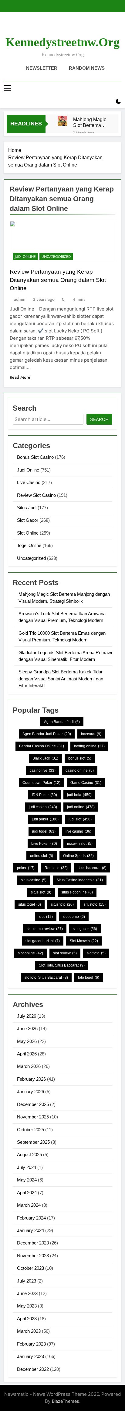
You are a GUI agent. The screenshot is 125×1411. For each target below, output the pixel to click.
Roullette (56, 868)
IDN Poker (44, 795)
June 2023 (27, 1293)
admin (19, 299)
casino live (43, 770)
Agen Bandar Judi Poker (46, 734)
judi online (81, 807)
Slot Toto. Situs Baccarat (62, 965)
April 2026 (27, 1053)
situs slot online (77, 892)
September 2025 (33, 1142)
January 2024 (30, 1230)
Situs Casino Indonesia (79, 880)
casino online (80, 770)
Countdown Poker (41, 783)
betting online (89, 746)
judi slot (80, 819)
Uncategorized (56, 256)
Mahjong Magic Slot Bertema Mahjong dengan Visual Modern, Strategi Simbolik (91, 122)
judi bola (79, 795)
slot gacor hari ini (42, 941)
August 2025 (29, 1154)
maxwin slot (80, 843)
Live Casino (28, 482)
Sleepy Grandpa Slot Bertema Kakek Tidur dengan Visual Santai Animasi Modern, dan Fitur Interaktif (61, 678)
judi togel (44, 831)
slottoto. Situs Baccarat (46, 977)
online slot (41, 856)
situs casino (33, 880)
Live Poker (44, 843)
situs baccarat (92, 868)
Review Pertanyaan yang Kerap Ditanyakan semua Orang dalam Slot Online (58, 280)
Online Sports (78, 856)
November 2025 (33, 1116)
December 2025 (33, 1104)
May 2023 (27, 1305)
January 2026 (30, 1091)
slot (46, 916)
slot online (30, 953)
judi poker (45, 819)
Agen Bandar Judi (62, 722)
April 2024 (27, 1192)
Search (99, 419)
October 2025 (30, 1129)
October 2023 (30, 1268)
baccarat (91, 734)
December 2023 (33, 1242)
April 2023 (27, 1318)
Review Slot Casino (36, 495)
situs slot (41, 892)
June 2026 (27, 1028)
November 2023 (33, 1255)
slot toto (96, 953)
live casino (78, 831)
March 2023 (29, 1331)
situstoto (95, 904)
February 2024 (31, 1217)
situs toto (62, 904)
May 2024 (27, 1179)
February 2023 (31, 1343)
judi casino (43, 807)
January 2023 (30, 1356)
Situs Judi (26, 507)
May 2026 (27, 1041)
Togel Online (29, 545)
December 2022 (33, 1369)
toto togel (88, 977)
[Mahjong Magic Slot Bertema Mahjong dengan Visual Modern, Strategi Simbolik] (62, 120)
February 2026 (31, 1079)
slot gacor (85, 929)
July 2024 (26, 1167)
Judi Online (25, 256)
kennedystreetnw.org (62, 42)
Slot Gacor (27, 520)
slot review (65, 953)
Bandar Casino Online (41, 746)
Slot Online (28, 532)
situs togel (29, 904)
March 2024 (29, 1205)
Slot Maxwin (84, 941)
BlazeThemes (65, 1401)
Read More (20, 377)
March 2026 (29, 1066)
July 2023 (26, 1280)
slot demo (74, 916)
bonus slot (79, 758)
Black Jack (45, 758)
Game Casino (85, 783)
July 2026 (26, 1016)
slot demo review (45, 929)
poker (26, 868)
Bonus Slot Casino (35, 457)
